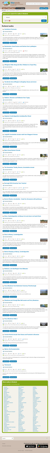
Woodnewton (35, 428)
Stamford (35, 402)
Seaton (34, 396)
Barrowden (6, 394)
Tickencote (35, 412)
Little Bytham (21, 415)
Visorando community (6, 445)
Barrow (5, 393)
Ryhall (34, 394)
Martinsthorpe (21, 423)
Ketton (19, 409)
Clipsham (6, 415)
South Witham (36, 398)
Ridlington (35, 392)
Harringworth (21, 406)
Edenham (6, 430)
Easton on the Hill (7, 429)
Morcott (20, 425)
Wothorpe (35, 429)
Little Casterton (21, 416)
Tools (3, 8)
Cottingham (6, 420)
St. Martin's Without (37, 401)
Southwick (35, 400)
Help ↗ (13, 8)
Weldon (34, 420)
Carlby (5, 412)
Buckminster (6, 406)
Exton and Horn (21, 392)
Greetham (20, 400)
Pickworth (35, 388)
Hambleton (20, 405)
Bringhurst (6, 403)
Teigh (34, 407)
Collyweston (6, 416)
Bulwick (5, 407)
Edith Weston (21, 387)
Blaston (5, 400)
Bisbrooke (6, 398)
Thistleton (35, 409)
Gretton (20, 401)
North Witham (21, 430)
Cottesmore (6, 419)
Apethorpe (6, 388)
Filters (8, 20)
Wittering (35, 427)
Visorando (4, 10)
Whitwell (34, 423)
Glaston (20, 396)
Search (44, 20)
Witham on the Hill (36, 425)
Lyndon (19, 419)
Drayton (5, 425)
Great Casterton (21, 397)
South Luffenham (36, 397)
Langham (20, 411)
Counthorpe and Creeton (9, 421)
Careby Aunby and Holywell (9, 411)
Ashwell (5, 389)
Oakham (34, 387)
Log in (46, 8)
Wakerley (35, 418)
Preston (34, 391)
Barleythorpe (6, 392)
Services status (21, 450)
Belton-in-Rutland (7, 397)
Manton (20, 420)
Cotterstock (6, 418)
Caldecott (6, 410)
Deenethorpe (6, 424)
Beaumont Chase (7, 396)
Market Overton (21, 421)
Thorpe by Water (36, 411)
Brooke (5, 405)
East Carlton (6, 428)
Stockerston (35, 403)
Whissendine (35, 421)
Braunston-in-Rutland (8, 402)
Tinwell (34, 414)
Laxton (19, 412)
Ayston (5, 391)
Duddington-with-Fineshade (9, 427)
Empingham (20, 389)
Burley (5, 409)
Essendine (20, 391)
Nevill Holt (20, 427)
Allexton (5, 387)
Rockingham (35, 393)
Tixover (34, 415)
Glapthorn (20, 394)
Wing (34, 424)
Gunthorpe (20, 403)
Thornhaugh (35, 410)
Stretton (34, 406)
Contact (3, 443)
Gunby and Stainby (22, 402)
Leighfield (20, 414)
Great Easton (21, 398)
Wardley (34, 419)
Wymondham (35, 430)
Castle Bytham (7, 414)
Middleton (20, 424)
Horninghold (21, 407)
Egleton (20, 388)
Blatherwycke (6, 401)
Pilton (34, 389)
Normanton (20, 428)
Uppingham (35, 416)
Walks (9, 8)
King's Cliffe (20, 410)
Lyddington (20, 418)
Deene (5, 423)
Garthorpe (20, 393)
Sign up (41, 8)
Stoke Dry (35, 405)
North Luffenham (21, 429)
